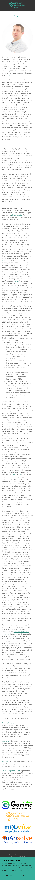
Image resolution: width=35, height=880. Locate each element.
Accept (25, 875)
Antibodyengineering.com (11, 771)
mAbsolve (5, 741)
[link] (18, 5)
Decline (9, 875)
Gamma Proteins (8, 723)
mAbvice (8, 75)
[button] (4, 5)
